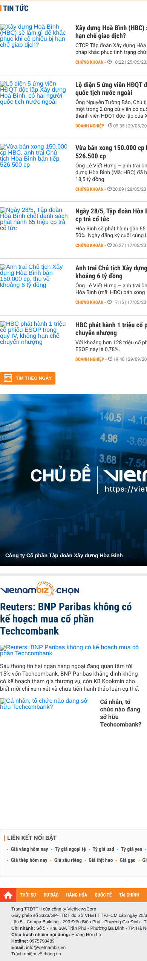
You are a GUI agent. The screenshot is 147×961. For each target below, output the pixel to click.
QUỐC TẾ (103, 895)
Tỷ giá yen (131, 849)
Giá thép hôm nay (29, 860)
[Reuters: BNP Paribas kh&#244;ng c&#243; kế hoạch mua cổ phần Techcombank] (70, 651)
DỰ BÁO (51, 895)
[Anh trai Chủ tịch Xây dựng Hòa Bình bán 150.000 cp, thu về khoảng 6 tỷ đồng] (34, 287)
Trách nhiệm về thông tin (36, 953)
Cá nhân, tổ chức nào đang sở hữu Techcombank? (120, 713)
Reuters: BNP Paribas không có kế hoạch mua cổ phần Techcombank (66, 619)
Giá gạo (127, 860)
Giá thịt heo (101, 860)
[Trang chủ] (8, 895)
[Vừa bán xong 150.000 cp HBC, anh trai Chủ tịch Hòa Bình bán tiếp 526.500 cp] (34, 166)
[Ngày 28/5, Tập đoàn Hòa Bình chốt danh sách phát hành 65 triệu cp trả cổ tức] (34, 230)
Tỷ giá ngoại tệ (70, 849)
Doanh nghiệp (89, 126)
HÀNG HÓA (76, 895)
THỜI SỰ (28, 895)
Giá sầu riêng (68, 860)
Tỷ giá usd (103, 849)
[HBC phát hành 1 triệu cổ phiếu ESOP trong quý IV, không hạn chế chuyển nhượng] (34, 343)
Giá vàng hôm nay (29, 849)
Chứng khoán (89, 62)
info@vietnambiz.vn (46, 947)
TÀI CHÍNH (129, 895)
